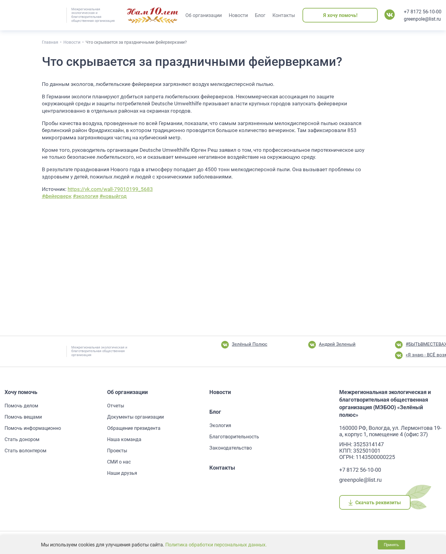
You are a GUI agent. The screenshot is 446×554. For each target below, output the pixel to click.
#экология (85, 196)
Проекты (117, 451)
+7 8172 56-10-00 (422, 12)
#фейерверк (57, 196)
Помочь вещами (23, 417)
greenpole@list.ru (422, 19)
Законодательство (230, 448)
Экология (220, 425)
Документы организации (135, 417)
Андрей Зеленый (337, 344)
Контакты (222, 467)
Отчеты (115, 406)
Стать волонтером (25, 451)
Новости (220, 392)
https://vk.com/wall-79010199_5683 (110, 189)
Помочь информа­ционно (33, 428)
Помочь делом (21, 406)
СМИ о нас (119, 462)
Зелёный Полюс (249, 344)
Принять (391, 544)
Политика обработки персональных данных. (216, 545)
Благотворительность (234, 437)
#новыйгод (113, 196)
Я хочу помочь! (340, 15)
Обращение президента (133, 428)
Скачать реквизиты (378, 502)
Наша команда (124, 439)
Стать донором (22, 439)
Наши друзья (122, 473)
